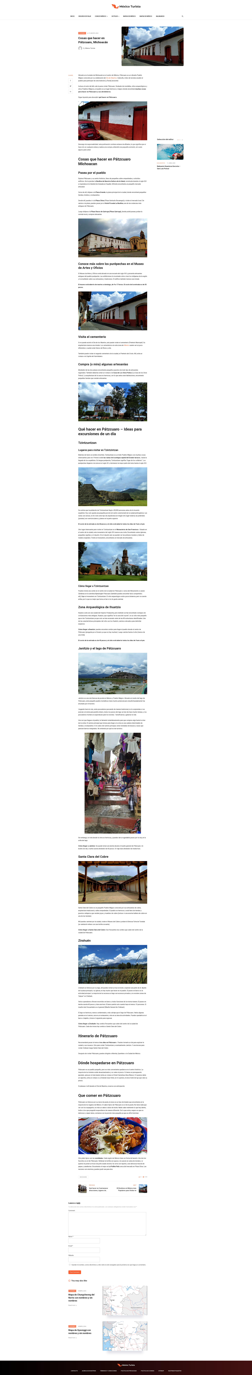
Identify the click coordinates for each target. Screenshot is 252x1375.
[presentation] (177, 140)
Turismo (82, 33)
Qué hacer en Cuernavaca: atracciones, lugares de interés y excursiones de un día (99, 1189)
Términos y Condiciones (108, 1371)
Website (71, 1255)
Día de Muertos (111, 78)
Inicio (72, 16)
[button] (178, 139)
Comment (71, 1210)
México (126, 345)
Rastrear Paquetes (174, 1371)
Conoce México (100, 16)
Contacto (74, 1371)
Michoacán (83, 1177)
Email (70, 1246)
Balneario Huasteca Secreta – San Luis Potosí (168, 167)
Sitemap (161, 1371)
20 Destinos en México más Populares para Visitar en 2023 (126, 1189)
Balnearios (160, 16)
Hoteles (115, 16)
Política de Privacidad (129, 1371)
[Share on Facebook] (70, 80)
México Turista (90, 48)
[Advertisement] (170, 103)
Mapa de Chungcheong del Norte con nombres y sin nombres (81, 1297)
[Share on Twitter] (70, 86)
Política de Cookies (147, 1371)
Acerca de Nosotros (89, 1371)
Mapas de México (129, 16)
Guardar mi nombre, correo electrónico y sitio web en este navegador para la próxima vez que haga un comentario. (109, 1265)
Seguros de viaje (84, 16)
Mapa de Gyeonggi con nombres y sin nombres (79, 1331)
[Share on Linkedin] (70, 91)
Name (70, 1236)
